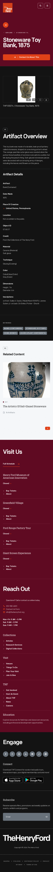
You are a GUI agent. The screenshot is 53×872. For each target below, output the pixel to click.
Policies (16, 861)
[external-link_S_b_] (26, 609)
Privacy (46, 861)
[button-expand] (45, 365)
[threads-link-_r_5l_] (19, 754)
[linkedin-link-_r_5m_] (25, 754)
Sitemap (19, 864)
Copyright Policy (31, 861)
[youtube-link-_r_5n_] (32, 754)
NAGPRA (7, 861)
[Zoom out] (34, 99)
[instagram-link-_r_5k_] (12, 754)
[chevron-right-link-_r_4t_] (47, 428)
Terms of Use (31, 864)
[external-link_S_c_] (26, 612)
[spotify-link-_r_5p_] (45, 754)
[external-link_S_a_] (26, 606)
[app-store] (12, 780)
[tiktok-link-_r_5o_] (39, 754)
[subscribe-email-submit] (46, 817)
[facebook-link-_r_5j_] (5, 754)
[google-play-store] (33, 780)
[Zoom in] (28, 99)
